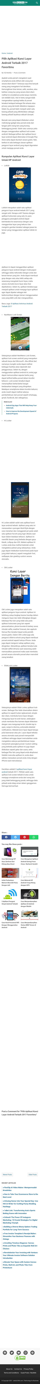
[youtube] (19, 1353)
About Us (9, 1369)
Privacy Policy (28, 1369)
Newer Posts (7, 1174)
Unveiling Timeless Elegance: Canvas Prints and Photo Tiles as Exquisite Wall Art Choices (20, 1246)
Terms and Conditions (11, 1373)
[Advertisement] (20, 29)
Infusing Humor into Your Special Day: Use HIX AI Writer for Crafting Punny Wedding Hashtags (20, 1204)
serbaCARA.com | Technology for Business (26, 1380)
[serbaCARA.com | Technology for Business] (20, 3)
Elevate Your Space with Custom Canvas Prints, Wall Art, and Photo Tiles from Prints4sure (19, 1265)
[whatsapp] (33, 837)
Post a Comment (19, 73)
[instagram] (25, 1353)
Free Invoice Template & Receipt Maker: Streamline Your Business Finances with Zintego (19, 1236)
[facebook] (6, 837)
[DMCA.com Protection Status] (20, 1358)
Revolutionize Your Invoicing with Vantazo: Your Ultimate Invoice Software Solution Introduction (20, 1255)
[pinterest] (24, 837)
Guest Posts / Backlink (28, 1373)
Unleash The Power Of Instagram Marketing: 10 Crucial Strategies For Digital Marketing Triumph (20, 1220)
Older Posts (33, 1174)
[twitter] (15, 837)
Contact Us (18, 1369)
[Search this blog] (37, 3)
